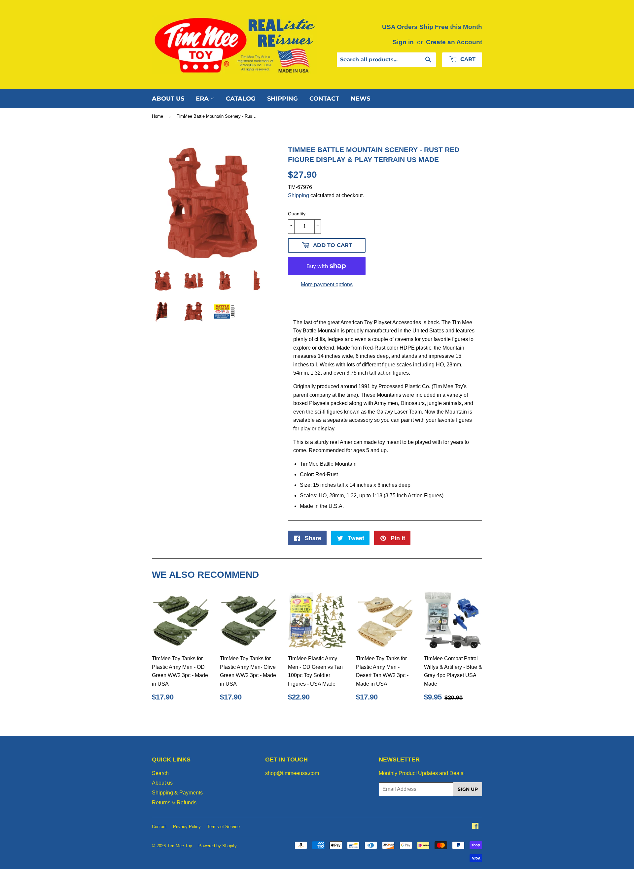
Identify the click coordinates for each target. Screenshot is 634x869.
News (360, 98)
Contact (324, 98)
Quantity (296, 213)
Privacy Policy (187, 826)
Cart (467, 59)
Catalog (241, 98)
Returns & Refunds (174, 802)
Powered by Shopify (217, 845)
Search (160, 773)
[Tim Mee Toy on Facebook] (475, 826)
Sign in (403, 42)
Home (157, 116)
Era (203, 98)
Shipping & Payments (177, 792)
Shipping (282, 98)
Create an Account (454, 42)
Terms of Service (223, 826)
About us (168, 98)
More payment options (327, 284)
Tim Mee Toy (179, 845)
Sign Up (468, 789)
